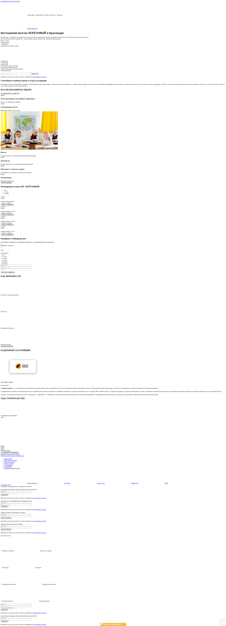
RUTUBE (67, 483)
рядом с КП (16, 93)
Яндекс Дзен (101, 483)
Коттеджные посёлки (10, 460)
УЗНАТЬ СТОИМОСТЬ (7, 205)
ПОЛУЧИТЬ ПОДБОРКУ (7, 272)
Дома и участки (9, 463)
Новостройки (8, 459)
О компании (8, 466)
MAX (166, 483)
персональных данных (39, 77)
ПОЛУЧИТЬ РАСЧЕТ (7, 346)
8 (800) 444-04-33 (32, 28)
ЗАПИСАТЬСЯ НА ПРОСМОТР (9, 452)
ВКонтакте (134, 483)
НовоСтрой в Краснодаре (12, 468)
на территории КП (6, 93)
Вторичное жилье (9, 462)
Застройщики (8, 465)
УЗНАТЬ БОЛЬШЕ (6, 182)
